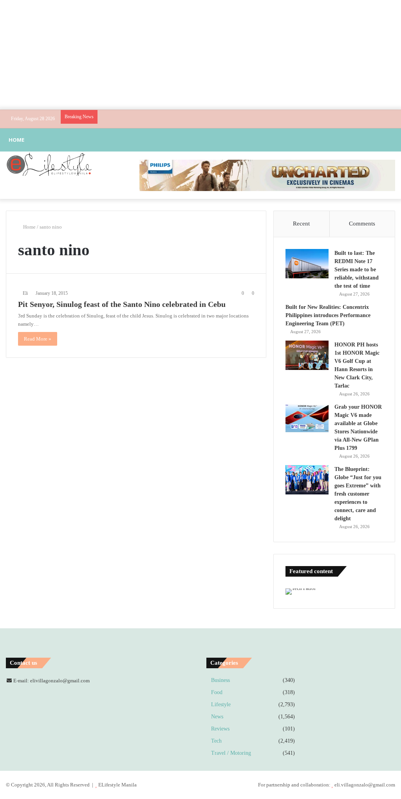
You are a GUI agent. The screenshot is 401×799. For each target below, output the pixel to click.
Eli (25, 293)
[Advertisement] (200, 55)
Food (216, 692)
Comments (362, 223)
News (217, 717)
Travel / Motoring (231, 753)
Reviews (220, 729)
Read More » (37, 339)
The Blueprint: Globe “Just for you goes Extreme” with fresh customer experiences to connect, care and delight (357, 493)
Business (220, 680)
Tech (216, 741)
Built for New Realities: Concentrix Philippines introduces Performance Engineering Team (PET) (327, 315)
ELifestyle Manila (117, 785)
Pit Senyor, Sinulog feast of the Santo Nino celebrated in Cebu (122, 304)
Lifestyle (221, 704)
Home (16, 139)
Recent (301, 223)
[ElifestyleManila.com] (49, 164)
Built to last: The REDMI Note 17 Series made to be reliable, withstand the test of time (356, 269)
